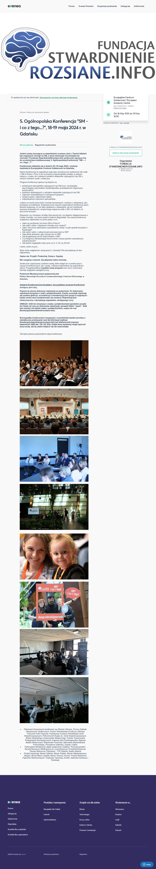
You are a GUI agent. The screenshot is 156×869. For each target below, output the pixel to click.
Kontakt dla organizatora (18, 834)
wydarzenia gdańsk (42, 112)
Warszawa (119, 809)
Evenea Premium (86, 6)
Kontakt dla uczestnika (17, 829)
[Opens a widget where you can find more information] (147, 865)
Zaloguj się (125, 6)
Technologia (84, 814)
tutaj (71, 300)
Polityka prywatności (51, 854)
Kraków (118, 814)
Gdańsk (118, 825)
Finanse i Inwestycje (87, 830)
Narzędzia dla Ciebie (52, 809)
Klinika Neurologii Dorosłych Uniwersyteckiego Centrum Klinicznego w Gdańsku (52, 277)
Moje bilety (12, 824)
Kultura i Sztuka (85, 825)
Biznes (82, 809)
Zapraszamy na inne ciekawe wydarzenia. (59, 97)
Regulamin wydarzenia (45, 145)
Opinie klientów (50, 819)
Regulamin (83, 854)
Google (126, 123)
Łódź (117, 819)
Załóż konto (139, 6)
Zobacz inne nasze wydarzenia (125, 152)
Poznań (118, 830)
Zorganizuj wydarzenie (107, 6)
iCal (121, 123)
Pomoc (72, 6)
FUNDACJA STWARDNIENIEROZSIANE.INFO (125, 165)
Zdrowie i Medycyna (27, 112)
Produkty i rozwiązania (55, 802)
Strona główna (26, 145)
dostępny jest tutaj (28, 287)
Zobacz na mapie (120, 108)
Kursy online (84, 819)
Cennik (46, 814)
